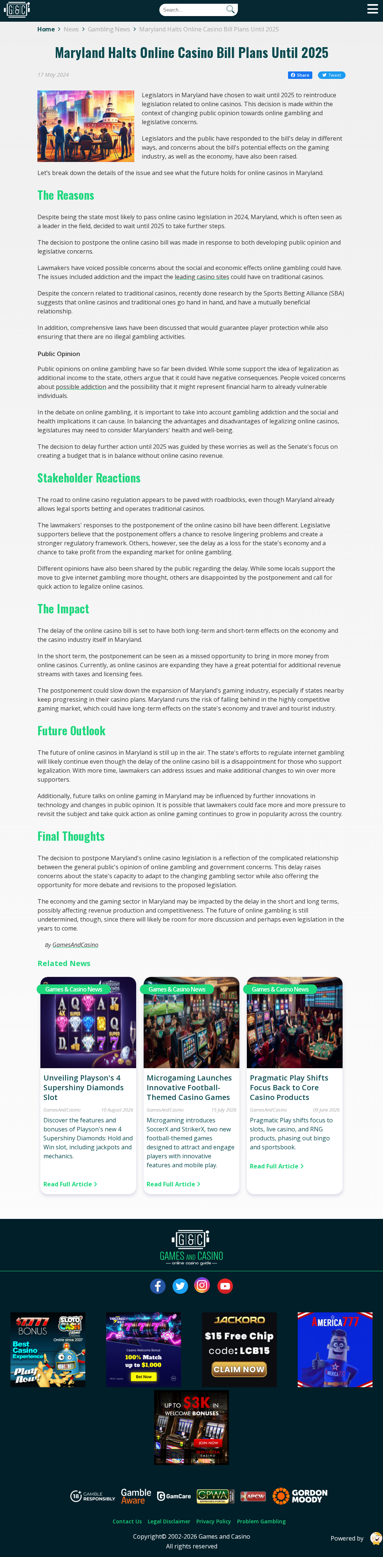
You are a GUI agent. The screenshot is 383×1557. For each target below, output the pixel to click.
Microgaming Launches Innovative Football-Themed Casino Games (189, 1087)
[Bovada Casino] (191, 1463)
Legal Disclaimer (169, 1521)
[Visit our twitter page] (180, 1286)
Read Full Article (68, 1184)
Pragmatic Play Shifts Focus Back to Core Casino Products (289, 1087)
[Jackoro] (239, 1385)
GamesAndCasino (75, 945)
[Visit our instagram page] (203, 1286)
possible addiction (81, 387)
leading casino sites (202, 277)
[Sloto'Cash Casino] (47, 1385)
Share (303, 75)
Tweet (334, 75)
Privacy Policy (213, 1521)
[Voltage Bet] (143, 1385)
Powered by (347, 1538)
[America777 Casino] (335, 1385)
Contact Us (127, 1521)
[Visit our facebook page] (158, 1286)
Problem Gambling (261, 1521)
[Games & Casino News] (88, 1066)
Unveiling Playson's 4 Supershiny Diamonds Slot (83, 1087)
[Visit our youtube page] (225, 1286)
